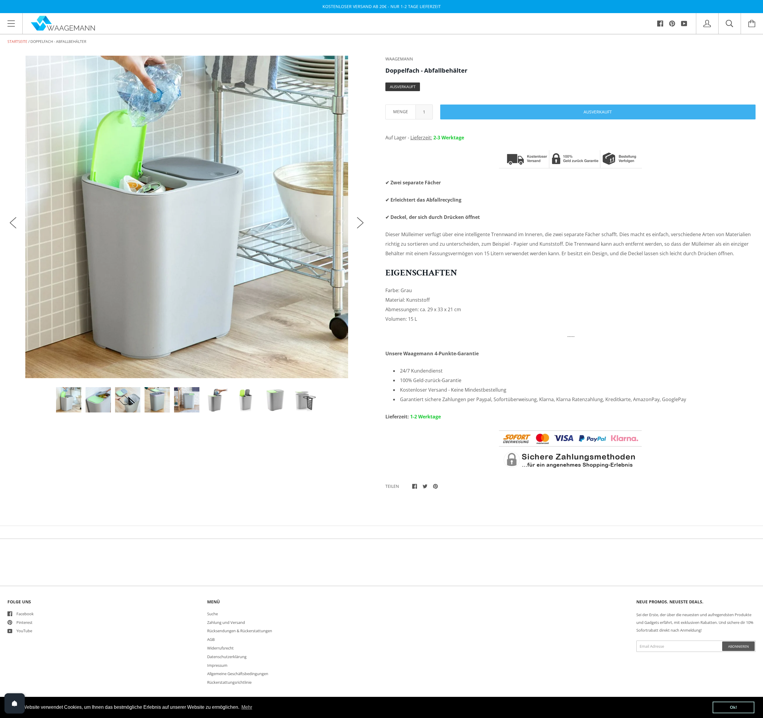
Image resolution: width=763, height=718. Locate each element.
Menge (400, 111)
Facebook (25, 613)
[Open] (14, 703)
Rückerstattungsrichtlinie (229, 682)
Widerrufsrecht (220, 648)
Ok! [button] (733, 707)
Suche (212, 613)
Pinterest (24, 622)
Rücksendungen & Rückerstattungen (239, 630)
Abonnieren (738, 646)
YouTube (24, 630)
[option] (186, 217)
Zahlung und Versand (226, 622)
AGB (211, 639)
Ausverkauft (598, 112)
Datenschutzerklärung (226, 656)
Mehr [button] (246, 707)
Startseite (17, 41)
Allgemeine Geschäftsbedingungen (237, 673)
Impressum (217, 665)
